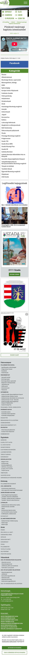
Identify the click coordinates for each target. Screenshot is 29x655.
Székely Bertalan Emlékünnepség (9, 520)
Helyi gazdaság (7, 96)
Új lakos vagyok (5, 444)
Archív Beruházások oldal (9, 625)
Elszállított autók (6, 442)
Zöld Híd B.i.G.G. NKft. (7, 532)
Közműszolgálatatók (6, 465)
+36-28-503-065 (7, 599)
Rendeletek (4, 371)
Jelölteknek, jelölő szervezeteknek (9, 565)
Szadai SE (5, 149)
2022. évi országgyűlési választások (11, 583)
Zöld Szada (5, 177)
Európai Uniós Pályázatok (10, 90)
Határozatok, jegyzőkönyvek (8, 581)
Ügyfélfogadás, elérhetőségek (8, 367)
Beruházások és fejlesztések (9, 420)
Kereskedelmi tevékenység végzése (11, 477)
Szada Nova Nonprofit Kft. (8, 425)
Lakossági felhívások (8, 122)
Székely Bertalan (7, 152)
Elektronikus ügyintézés (8, 449)
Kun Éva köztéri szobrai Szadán (9, 512)
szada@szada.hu (8, 601)
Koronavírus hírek (6, 534)
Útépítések (5, 174)
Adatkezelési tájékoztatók (9, 627)
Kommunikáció (5, 434)
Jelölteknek (4, 574)
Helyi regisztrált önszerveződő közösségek (11, 490)
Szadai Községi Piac (8, 146)
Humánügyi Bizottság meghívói (12, 106)
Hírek (3, 104)
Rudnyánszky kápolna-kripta (8, 510)
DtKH (3, 85)
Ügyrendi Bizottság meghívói (11, 171)
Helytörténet (6, 98)
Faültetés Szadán (7, 93)
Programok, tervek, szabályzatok (11, 407)
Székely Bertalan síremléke (8, 506)
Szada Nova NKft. (7, 144)
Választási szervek (6, 562)
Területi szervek (6, 454)
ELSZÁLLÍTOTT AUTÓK (7, 468)
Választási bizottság (6, 579)
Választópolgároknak (6, 564)
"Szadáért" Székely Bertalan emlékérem (11, 498)
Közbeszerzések (5, 422)
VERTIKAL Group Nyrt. (7, 467)
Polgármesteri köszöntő (8, 483)
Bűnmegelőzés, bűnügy (9, 82)
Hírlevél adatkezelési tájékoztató (11, 628)
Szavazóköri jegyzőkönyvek (8, 575)
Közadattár (4, 417)
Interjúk (4, 109)
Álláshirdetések (7, 77)
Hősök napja (4, 522)
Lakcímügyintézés (6, 452)
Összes (4, 74)
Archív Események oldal (8, 618)
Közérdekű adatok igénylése (8, 413)
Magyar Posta (4, 461)
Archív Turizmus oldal (7, 621)
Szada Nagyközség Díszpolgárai (9, 495)
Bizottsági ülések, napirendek (11, 80)
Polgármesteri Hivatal (6, 369)
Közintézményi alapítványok (8, 488)
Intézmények (6, 112)
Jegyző (4, 114)
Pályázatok (4, 389)
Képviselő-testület (5, 377)
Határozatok (4, 386)
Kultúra (4, 120)
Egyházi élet (4, 516)
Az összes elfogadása (14, 647)
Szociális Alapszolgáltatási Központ (13, 159)
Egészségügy (6, 88)
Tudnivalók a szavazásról (7, 567)
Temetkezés (4, 472)
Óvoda (4, 133)
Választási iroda (5, 577)
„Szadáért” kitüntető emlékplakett (9, 496)
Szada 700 (5, 141)
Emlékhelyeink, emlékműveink (8, 513)
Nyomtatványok (5, 447)
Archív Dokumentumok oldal (9, 620)
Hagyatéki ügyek (5, 475)
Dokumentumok (5, 388)
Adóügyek (4, 440)
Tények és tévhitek (8, 166)
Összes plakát (14, 355)
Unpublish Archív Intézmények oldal (12, 623)
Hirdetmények (6, 101)
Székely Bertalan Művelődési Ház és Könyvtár (13, 155)
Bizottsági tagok (5, 379)
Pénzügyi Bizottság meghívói (11, 136)
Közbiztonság (4, 463)
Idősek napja (4, 524)
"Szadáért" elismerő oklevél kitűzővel (10, 500)
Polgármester (6, 138)
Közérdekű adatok (5, 412)
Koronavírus (5, 117)
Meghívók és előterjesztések (11, 125)
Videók (13, 22)
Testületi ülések (7, 169)
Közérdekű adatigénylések (7, 415)
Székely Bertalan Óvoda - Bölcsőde (10, 399)
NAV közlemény (7, 128)
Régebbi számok (14, 274)
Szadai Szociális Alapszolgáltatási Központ (12, 394)
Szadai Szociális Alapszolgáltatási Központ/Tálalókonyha (9, 402)
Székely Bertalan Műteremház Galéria (10, 505)
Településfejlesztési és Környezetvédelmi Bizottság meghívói (14, 162)
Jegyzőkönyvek (5, 384)
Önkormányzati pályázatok (10, 130)
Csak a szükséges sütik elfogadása (14, 652)
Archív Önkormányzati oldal (9, 616)
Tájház (3, 508)
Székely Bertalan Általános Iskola (9, 396)
